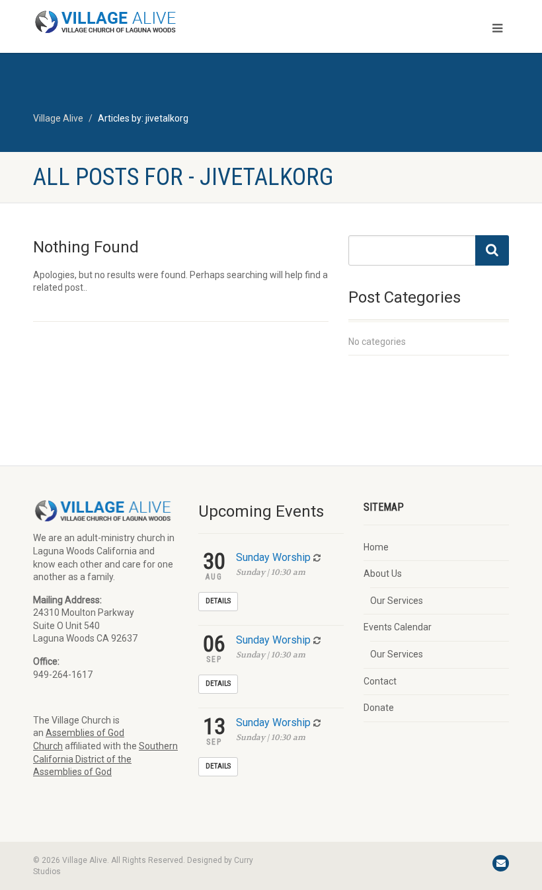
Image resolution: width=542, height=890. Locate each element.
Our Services (396, 600)
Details (218, 601)
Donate (379, 707)
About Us (383, 573)
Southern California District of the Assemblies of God (105, 759)
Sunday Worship (273, 557)
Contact (380, 681)
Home (376, 547)
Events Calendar (398, 627)
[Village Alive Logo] (147, 22)
